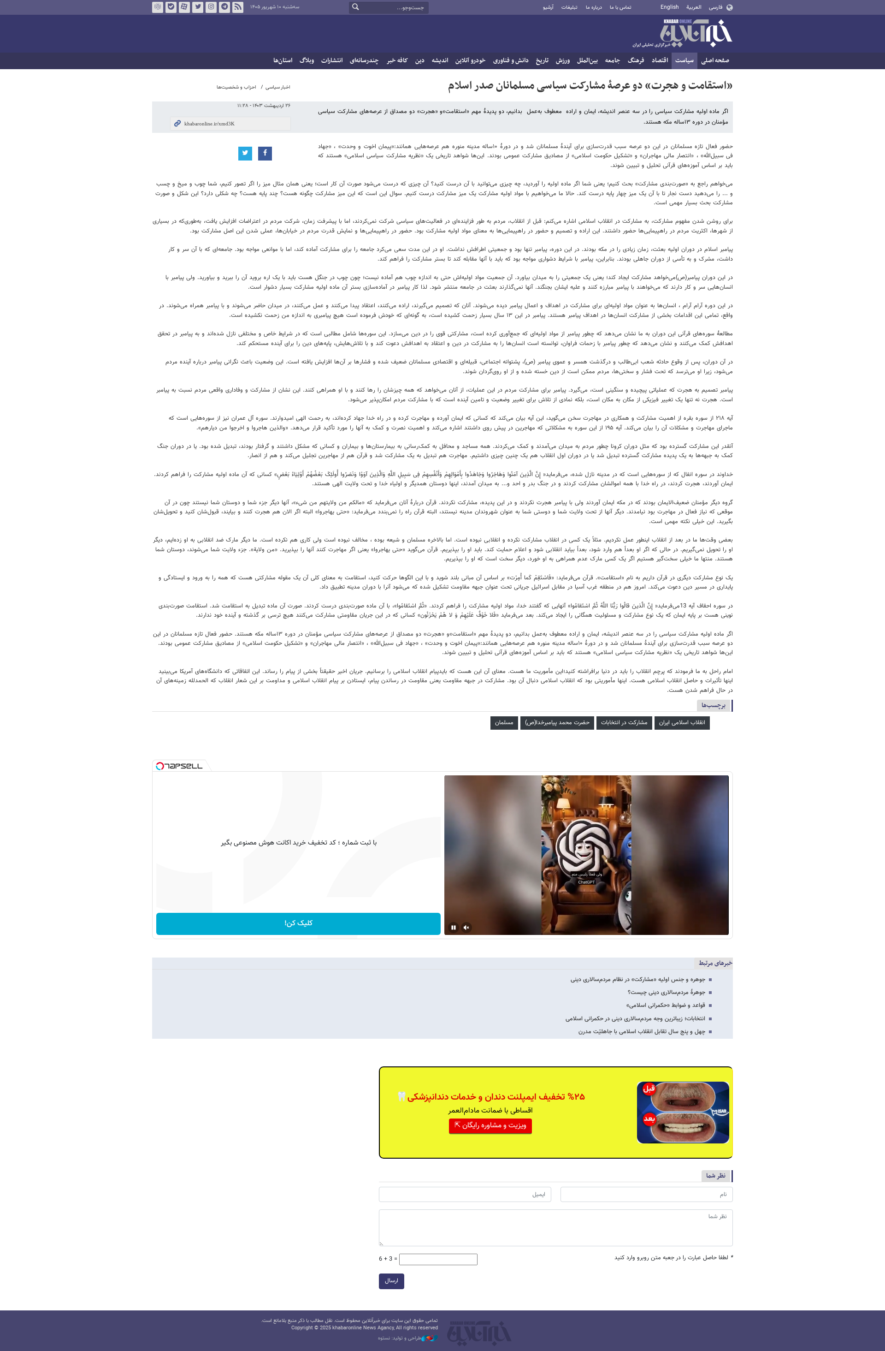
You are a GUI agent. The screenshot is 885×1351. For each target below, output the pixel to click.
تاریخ (542, 60)
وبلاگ (307, 60)
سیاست (684, 60)
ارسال (391, 1281)
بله (171, 7)
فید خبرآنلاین (237, 7)
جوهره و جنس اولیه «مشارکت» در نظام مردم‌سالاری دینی (638, 979)
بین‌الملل (587, 60)
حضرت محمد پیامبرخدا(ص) (557, 722)
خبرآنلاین (682, 34)
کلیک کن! (298, 923)
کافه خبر (397, 60)
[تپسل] (160, 766)
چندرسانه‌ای (364, 60)
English (670, 7)
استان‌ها (282, 60)
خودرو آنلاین (470, 60)
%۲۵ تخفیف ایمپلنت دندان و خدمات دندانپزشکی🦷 (490, 1097)
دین (420, 60)
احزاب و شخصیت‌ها (236, 87)
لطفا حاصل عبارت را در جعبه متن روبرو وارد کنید (673, 1258)
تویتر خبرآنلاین (197, 7)
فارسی (715, 7)
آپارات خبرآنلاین (184, 7)
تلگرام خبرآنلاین (224, 7)
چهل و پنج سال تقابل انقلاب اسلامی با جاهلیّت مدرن (641, 1031)
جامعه (612, 60)
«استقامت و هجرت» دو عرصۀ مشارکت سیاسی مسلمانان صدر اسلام (590, 86)
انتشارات (331, 60)
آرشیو (548, 8)
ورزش (563, 60)
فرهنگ (636, 60)
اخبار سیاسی (278, 87)
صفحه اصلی (715, 60)
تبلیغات (569, 8)
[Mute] (466, 927)
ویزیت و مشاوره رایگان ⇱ (490, 1125)
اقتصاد (660, 60)
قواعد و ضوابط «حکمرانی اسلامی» (665, 1005)
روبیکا (157, 7)
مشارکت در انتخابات (624, 722)
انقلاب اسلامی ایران (682, 722)
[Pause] (453, 927)
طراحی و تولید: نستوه (399, 1338)
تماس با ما (620, 8)
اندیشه (440, 60)
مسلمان (504, 722)
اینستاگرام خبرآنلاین (211, 7)
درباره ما (594, 8)
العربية (694, 7)
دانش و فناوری (511, 60)
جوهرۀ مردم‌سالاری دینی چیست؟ (666, 992)
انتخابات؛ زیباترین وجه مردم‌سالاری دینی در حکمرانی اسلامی (635, 1019)
